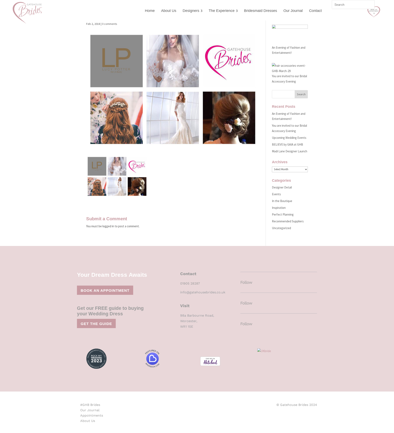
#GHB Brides (90, 405)
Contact (315, 11)
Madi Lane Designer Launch (289, 151)
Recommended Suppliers (288, 221)
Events (276, 194)
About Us (168, 11)
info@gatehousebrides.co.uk (202, 292)
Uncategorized (281, 228)
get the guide (96, 324)
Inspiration (279, 208)
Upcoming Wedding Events (289, 138)
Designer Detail (282, 187)
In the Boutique (282, 201)
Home (150, 11)
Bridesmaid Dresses (260, 11)
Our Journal (293, 11)
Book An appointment (105, 290)
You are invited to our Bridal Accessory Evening (289, 78)
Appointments (91, 415)
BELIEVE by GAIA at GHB (287, 144)
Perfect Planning (283, 214)
